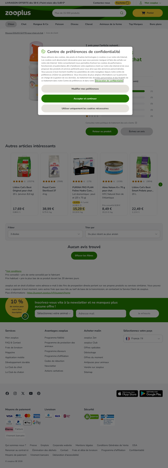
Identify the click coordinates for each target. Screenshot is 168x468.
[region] (85, 81)
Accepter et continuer (85, 98)
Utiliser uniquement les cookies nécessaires (85, 108)
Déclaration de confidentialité (109, 80)
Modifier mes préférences (85, 88)
